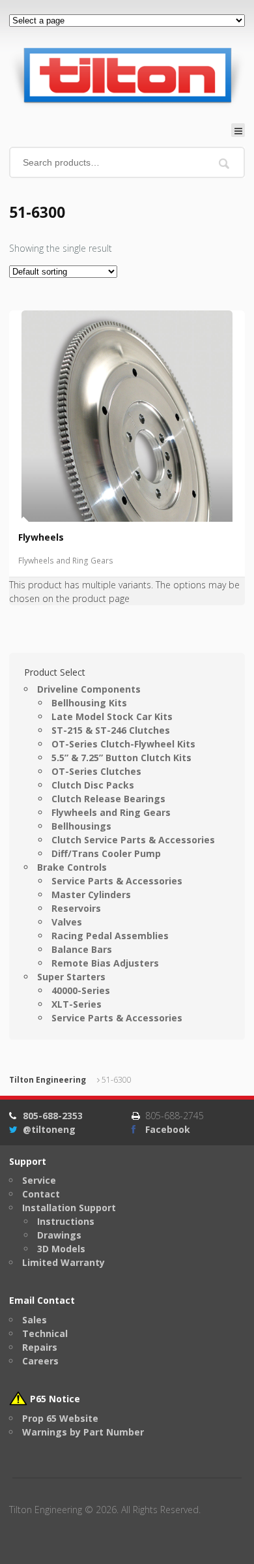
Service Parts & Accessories (116, 881)
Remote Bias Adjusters (105, 963)
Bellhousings (81, 826)
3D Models (61, 1248)
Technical (45, 1333)
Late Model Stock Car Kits (112, 716)
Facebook (167, 1129)
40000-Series (80, 990)
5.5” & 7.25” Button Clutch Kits (121, 757)
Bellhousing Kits (89, 703)
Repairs (39, 1347)
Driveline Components (89, 689)
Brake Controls (72, 867)
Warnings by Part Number (83, 1432)
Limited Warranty (63, 1262)
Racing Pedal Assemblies (110, 935)
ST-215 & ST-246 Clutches (110, 730)
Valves (66, 922)
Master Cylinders (91, 894)
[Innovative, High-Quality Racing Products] (127, 74)
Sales (34, 1320)
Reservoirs (76, 908)
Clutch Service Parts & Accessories (133, 840)
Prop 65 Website (60, 1418)
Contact (41, 1194)
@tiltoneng (49, 1129)
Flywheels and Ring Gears (65, 560)
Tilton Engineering (47, 1079)
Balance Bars (81, 949)
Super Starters (71, 976)
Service (39, 1180)
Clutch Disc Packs (92, 785)
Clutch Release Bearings (108, 798)
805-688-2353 (53, 1115)
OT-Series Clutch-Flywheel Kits (123, 744)
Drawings (59, 1235)
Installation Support (69, 1207)
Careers (40, 1361)
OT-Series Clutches (96, 771)
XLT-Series (76, 1004)
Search (224, 163)
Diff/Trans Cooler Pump (106, 853)
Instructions (65, 1221)
